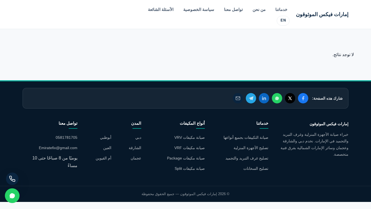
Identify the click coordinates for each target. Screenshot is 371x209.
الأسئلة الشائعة (161, 9)
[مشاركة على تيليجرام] (251, 98)
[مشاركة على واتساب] (277, 98)
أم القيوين (103, 158)
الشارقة (135, 148)
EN (283, 20)
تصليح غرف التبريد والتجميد (246, 158)
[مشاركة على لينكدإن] (264, 98)
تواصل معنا (233, 9)
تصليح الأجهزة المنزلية (251, 148)
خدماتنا (281, 9)
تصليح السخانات (255, 168)
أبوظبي (105, 137)
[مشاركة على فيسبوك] (303, 98)
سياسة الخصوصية (198, 9)
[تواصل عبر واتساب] (12, 195)
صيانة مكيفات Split (190, 168)
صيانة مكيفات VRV (189, 137)
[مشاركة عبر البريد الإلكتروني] (238, 98)
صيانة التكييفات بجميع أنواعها (246, 137)
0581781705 (66, 137)
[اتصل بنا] (12, 179)
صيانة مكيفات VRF (189, 148)
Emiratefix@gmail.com (58, 148)
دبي (138, 137)
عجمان (136, 158)
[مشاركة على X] (290, 98)
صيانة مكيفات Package (186, 158)
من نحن (259, 9)
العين (107, 148)
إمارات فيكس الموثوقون (322, 14)
